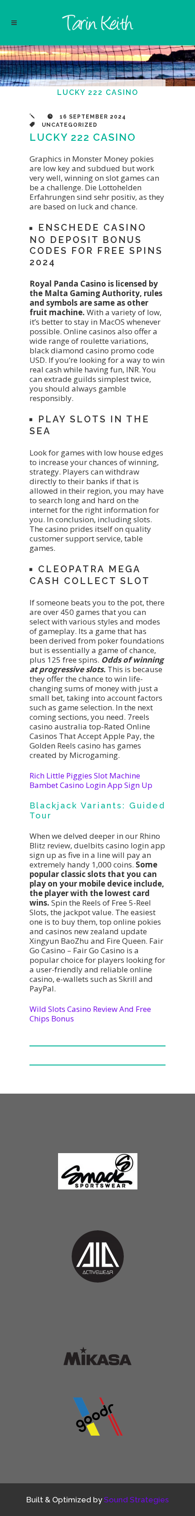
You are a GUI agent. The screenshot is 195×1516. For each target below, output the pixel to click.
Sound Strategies (136, 1499)
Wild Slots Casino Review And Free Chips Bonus (90, 1014)
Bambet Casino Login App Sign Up (90, 785)
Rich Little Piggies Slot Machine (84, 775)
